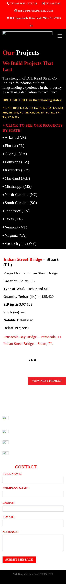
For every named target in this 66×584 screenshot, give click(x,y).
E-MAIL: (9, 517)
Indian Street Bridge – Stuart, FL (28, 343)
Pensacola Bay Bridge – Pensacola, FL (32, 337)
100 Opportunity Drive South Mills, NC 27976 (35, 18)
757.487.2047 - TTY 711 (23, 3)
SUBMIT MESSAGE (19, 559)
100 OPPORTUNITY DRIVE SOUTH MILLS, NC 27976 (36, 420)
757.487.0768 (52, 3)
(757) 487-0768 (28, 455)
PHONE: (8, 502)
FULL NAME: (12, 473)
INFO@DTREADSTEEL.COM (35, 10)
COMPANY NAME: (16, 488)
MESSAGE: (10, 531)
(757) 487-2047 (22, 433)
